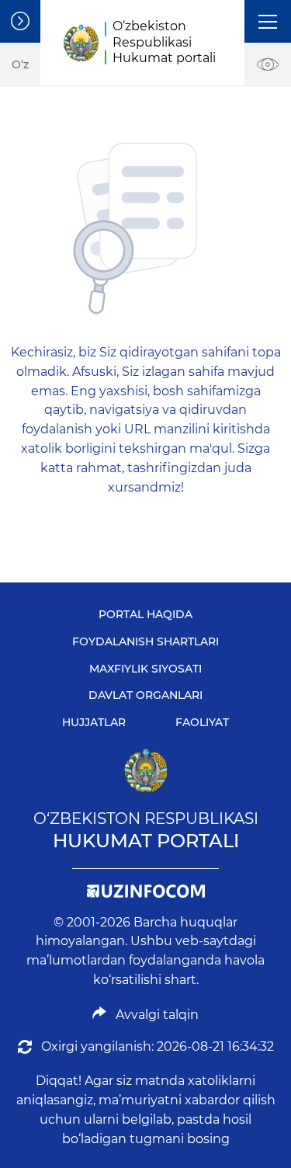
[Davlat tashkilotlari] (20, 21)
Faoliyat (202, 722)
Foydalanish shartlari (145, 641)
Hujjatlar (94, 722)
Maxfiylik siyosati (145, 669)
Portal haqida (145, 614)
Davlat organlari (145, 695)
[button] (267, 21)
